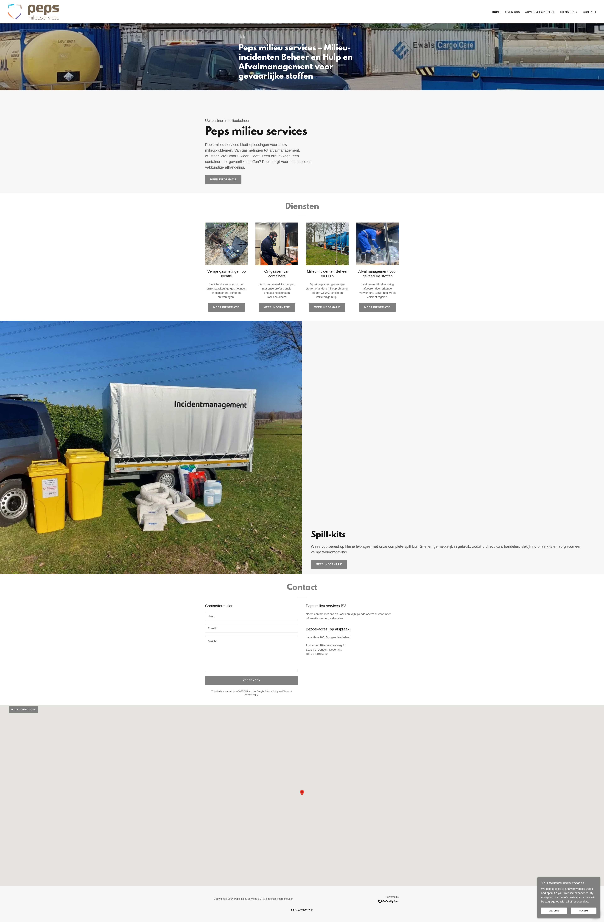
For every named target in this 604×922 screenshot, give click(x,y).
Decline (554, 910)
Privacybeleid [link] (302, 910)
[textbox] (251, 616)
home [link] (496, 12)
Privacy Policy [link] (271, 691)
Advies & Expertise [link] (540, 12)
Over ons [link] (512, 12)
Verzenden (251, 680)
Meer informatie (223, 179)
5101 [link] (309, 649)
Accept (584, 910)
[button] (569, 12)
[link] (33, 11)
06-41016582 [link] (319, 653)
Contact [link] (589, 12)
